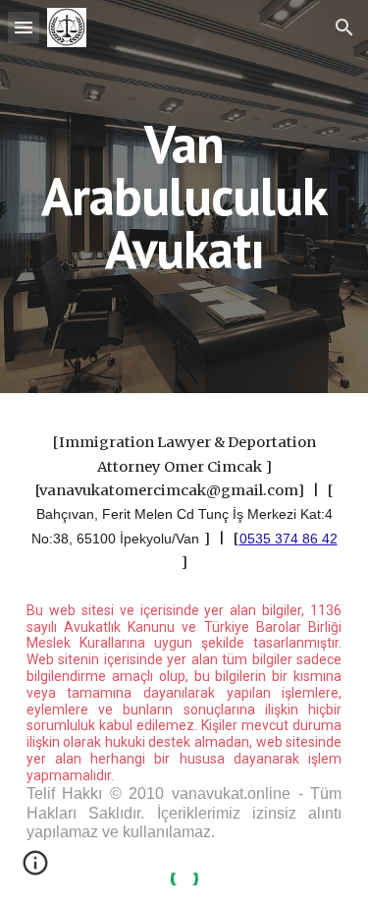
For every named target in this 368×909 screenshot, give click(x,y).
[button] (23, 27)
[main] (184, 196)
